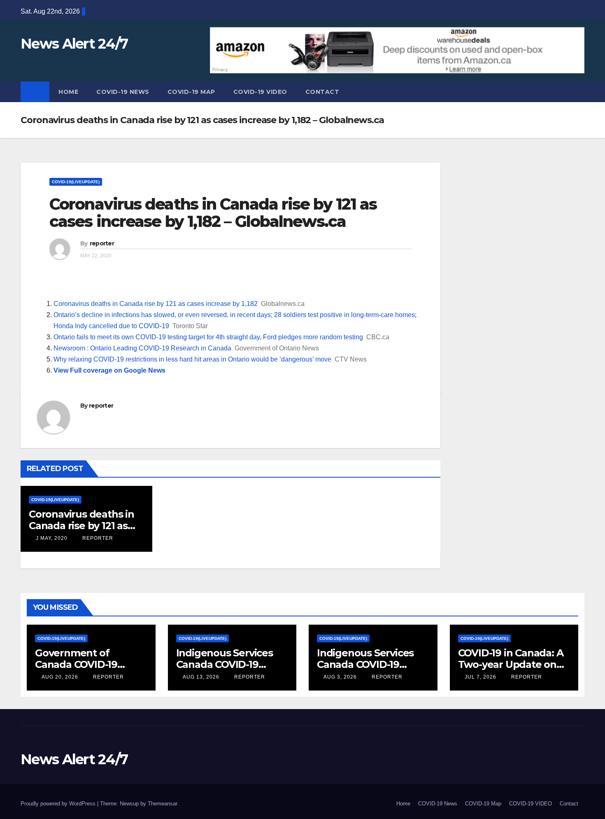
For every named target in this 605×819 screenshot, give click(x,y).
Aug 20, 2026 (60, 677)
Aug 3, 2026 (340, 677)
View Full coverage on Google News (109, 370)
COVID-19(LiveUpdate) (76, 182)
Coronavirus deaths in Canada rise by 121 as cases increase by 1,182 (156, 303)
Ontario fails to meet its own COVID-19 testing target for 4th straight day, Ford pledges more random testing (208, 337)
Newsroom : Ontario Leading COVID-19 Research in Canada (142, 348)
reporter (102, 243)
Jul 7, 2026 (480, 677)
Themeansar (162, 803)
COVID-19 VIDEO (260, 92)
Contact (322, 92)
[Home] (35, 92)
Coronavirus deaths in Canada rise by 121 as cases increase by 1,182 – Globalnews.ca (213, 212)
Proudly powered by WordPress (59, 803)
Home (68, 92)
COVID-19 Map (191, 92)
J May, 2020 (50, 538)
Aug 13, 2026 (201, 677)
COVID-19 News (122, 92)
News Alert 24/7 (74, 43)
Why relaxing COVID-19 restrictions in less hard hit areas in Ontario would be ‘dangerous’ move (192, 359)
